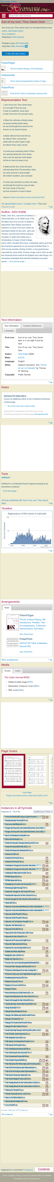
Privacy (18, 1175)
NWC (36, 686)
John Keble (23, 354)
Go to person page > (17, 261)
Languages (9, 330)
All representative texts (12, 204)
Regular (5, 207)
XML (21, 690)
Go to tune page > (10, 491)
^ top (50, 207)
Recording (20, 46)
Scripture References (32, 326)
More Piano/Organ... (27, 634)
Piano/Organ (8, 63)
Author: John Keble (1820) (12, 31)
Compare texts (30, 204)
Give (25, 1178)
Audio (17, 671)
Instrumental (8, 75)
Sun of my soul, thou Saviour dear (21, 406)
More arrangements (10, 660)
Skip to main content (8, 1)
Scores (7, 671)
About (5, 1175)
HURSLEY (6, 478)
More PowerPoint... (26, 652)
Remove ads (7, 5)
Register (47, 10)
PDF (17, 43)
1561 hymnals (18, 37)
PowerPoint (8, 87)
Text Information (11, 326)
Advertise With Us (37, 1175)
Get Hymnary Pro (41, 414)
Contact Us (26, 1175)
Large (12, 207)
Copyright (11, 1175)
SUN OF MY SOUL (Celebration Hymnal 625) (28, 94)
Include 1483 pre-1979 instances (14, 1110)
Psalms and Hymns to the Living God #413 (27, 197)
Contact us (28, 1170)
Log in (37, 10)
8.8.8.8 (21, 357)
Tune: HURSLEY (9, 34)
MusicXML (24, 43)
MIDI (13, 46)
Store (6, 608)
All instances (7, 1114)
